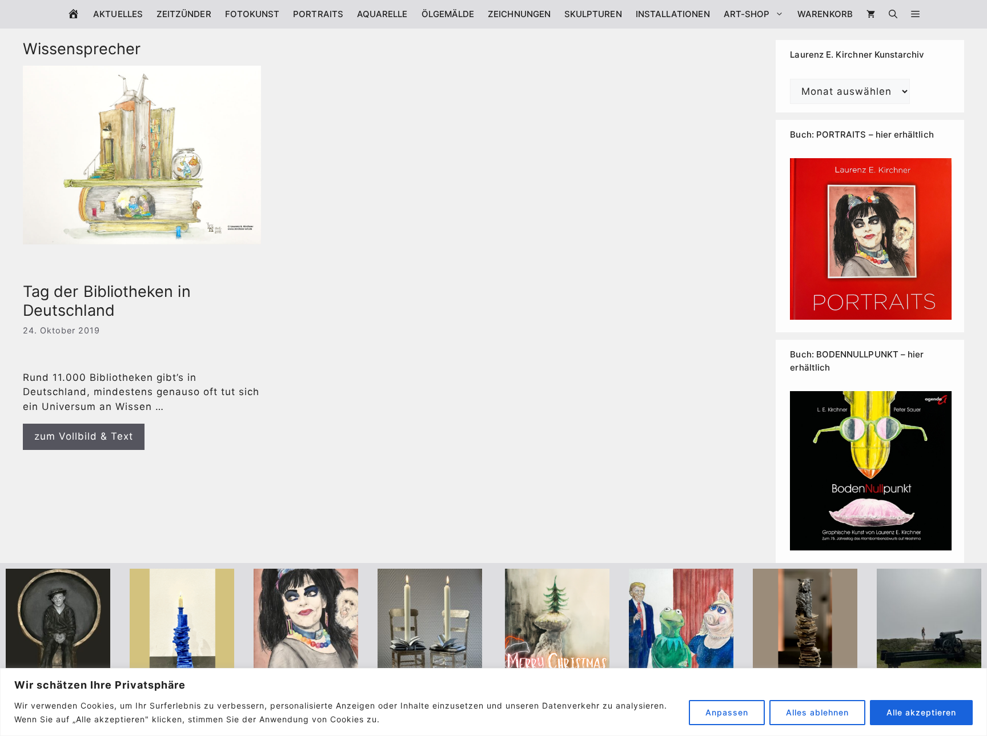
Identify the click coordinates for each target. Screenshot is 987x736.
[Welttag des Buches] (182, 665)
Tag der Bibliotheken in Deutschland (107, 300)
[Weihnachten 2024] (430, 665)
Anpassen (726, 712)
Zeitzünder (184, 14)
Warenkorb (825, 14)
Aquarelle (382, 14)
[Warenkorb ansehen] (871, 14)
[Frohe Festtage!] (557, 665)
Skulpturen (593, 14)
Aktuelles (118, 14)
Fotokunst (252, 14)
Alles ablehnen (817, 712)
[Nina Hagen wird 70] (306, 665)
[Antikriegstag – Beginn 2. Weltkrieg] (929, 665)
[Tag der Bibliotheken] (805, 665)
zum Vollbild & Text (83, 436)
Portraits (318, 14)
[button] (915, 14)
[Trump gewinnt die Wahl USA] (681, 665)
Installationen (673, 14)
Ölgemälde (448, 14)
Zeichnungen (519, 14)
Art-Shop (747, 14)
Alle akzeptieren (921, 712)
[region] (493, 702)
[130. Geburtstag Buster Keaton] (58, 665)
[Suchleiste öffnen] (893, 14)
